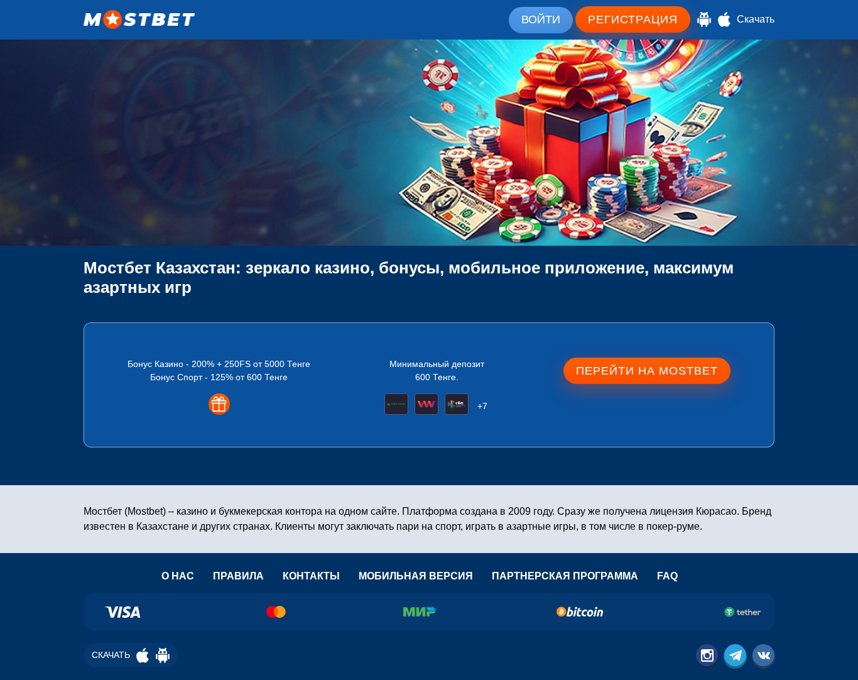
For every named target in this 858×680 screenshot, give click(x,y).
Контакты (311, 576)
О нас (177, 576)
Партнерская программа (565, 576)
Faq (667, 576)
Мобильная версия (416, 576)
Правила (238, 576)
